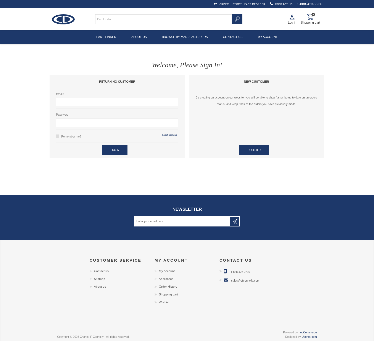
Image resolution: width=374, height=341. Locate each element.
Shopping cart (168, 294)
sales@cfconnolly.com (245, 280)
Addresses (166, 278)
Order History (168, 286)
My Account (167, 271)
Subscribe (234, 221)
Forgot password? (170, 134)
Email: (60, 93)
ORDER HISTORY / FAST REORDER (242, 4)
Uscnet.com (309, 336)
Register (254, 150)
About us (139, 37)
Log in (115, 150)
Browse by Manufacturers (185, 37)
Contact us (232, 37)
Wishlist (164, 302)
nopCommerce (308, 332)
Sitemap (99, 278)
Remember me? (71, 136)
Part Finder (106, 37)
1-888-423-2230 (309, 4)
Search (237, 19)
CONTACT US (284, 4)
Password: (62, 114)
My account (268, 37)
